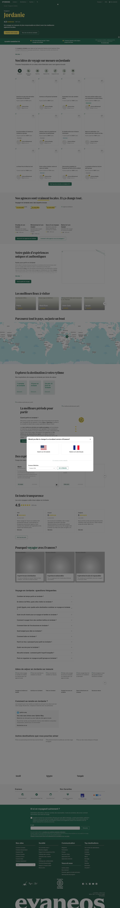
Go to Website (63, 468)
